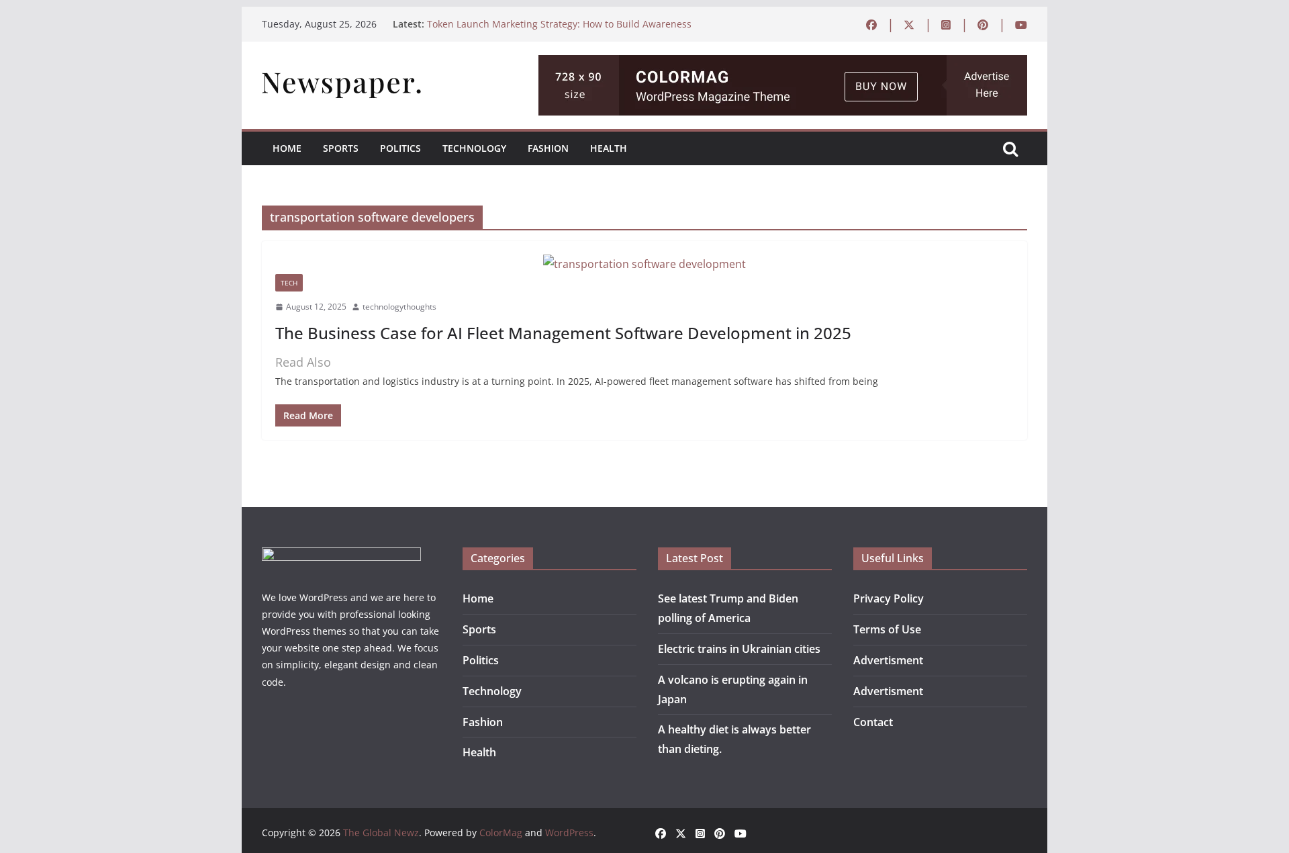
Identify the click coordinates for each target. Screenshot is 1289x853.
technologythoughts (399, 306)
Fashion (548, 148)
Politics (400, 148)
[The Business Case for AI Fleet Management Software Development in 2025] (644, 264)
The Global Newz (381, 832)
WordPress (569, 832)
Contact (873, 722)
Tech (289, 282)
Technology (474, 148)
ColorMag (500, 832)
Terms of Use (887, 629)
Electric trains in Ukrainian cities (739, 648)
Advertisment (888, 660)
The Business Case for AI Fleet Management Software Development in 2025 (563, 333)
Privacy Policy (888, 598)
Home (287, 148)
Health (608, 148)
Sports (341, 148)
